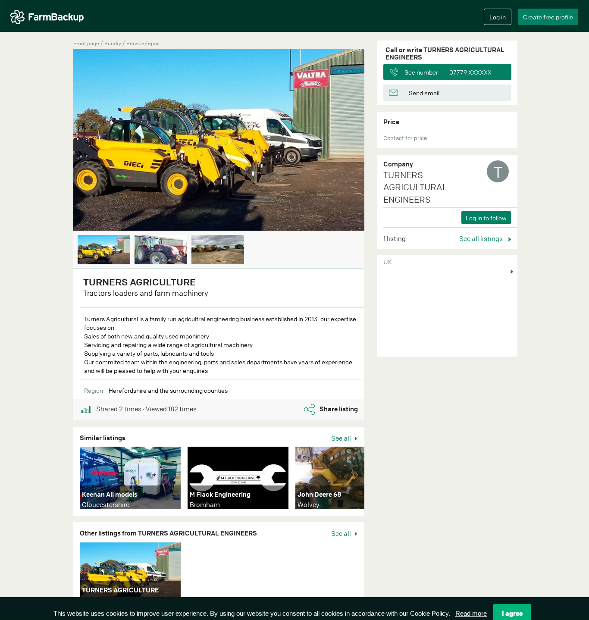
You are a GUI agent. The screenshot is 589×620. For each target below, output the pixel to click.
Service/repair (143, 43)
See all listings (481, 238)
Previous (60, 140)
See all (341, 438)
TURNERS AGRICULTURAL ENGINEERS (415, 187)
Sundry (113, 43)
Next (377, 140)
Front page (86, 43)
